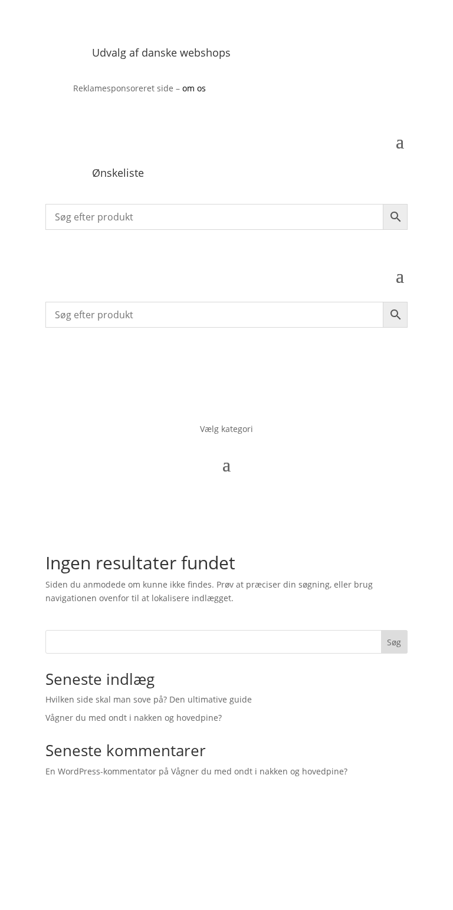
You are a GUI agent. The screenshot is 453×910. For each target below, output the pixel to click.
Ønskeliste (118, 173)
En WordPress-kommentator (100, 771)
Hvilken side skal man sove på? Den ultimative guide (148, 699)
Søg (394, 642)
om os (194, 88)
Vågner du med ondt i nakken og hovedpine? (133, 717)
